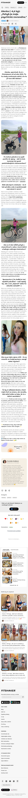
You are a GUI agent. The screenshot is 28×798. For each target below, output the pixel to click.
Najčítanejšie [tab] (6, 549)
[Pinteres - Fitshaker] (17, 781)
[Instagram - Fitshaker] (6, 781)
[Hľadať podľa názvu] (2, 7)
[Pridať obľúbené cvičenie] (9, 24)
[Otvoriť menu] (26, 2)
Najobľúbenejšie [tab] (14, 549)
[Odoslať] (23, 697)
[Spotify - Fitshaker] (13, 781)
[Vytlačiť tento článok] (12, 24)
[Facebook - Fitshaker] (2, 781)
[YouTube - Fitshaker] (10, 781)
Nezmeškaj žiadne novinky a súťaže (10, 694)
